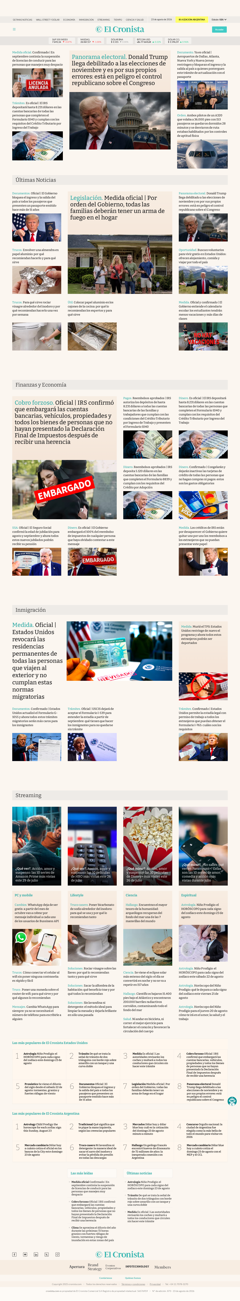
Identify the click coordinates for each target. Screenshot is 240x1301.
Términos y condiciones (133, 1284)
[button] (232, 1101)
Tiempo (118, 20)
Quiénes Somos (133, 1278)
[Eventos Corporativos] (113, 1267)
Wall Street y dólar (47, 20)
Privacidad (155, 1284)
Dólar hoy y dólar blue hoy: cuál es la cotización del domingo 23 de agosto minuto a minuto (150, 1129)
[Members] (162, 1267)
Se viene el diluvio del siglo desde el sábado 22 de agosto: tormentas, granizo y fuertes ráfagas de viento (43, 1089)
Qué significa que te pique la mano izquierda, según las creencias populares (97, 1127)
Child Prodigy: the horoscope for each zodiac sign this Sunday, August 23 (42, 1127)
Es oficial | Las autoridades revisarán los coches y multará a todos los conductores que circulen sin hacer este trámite (150, 1060)
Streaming (103, 20)
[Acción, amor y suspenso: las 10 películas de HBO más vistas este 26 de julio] (92, 846)
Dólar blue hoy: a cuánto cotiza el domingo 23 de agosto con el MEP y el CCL (205, 1150)
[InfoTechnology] (137, 1267)
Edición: (218, 19)
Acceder (219, 29)
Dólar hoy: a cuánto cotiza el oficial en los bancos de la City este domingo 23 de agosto (43, 1150)
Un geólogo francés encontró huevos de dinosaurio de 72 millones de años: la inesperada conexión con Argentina (151, 1151)
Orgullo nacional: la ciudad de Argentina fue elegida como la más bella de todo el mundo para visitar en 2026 (204, 1130)
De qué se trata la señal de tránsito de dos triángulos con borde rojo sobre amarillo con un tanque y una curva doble (98, 1060)
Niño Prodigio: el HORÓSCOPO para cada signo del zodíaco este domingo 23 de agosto (43, 1058)
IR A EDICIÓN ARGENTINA (192, 19)
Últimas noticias (22, 20)
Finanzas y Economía (41, 385)
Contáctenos (105, 1278)
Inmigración (86, 20)
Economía (69, 20)
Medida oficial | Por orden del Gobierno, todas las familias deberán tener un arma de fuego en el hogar (151, 1089)
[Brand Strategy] (95, 1267)
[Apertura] (77, 1267)
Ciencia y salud (135, 20)
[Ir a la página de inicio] (120, 29)
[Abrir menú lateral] (14, 29)
